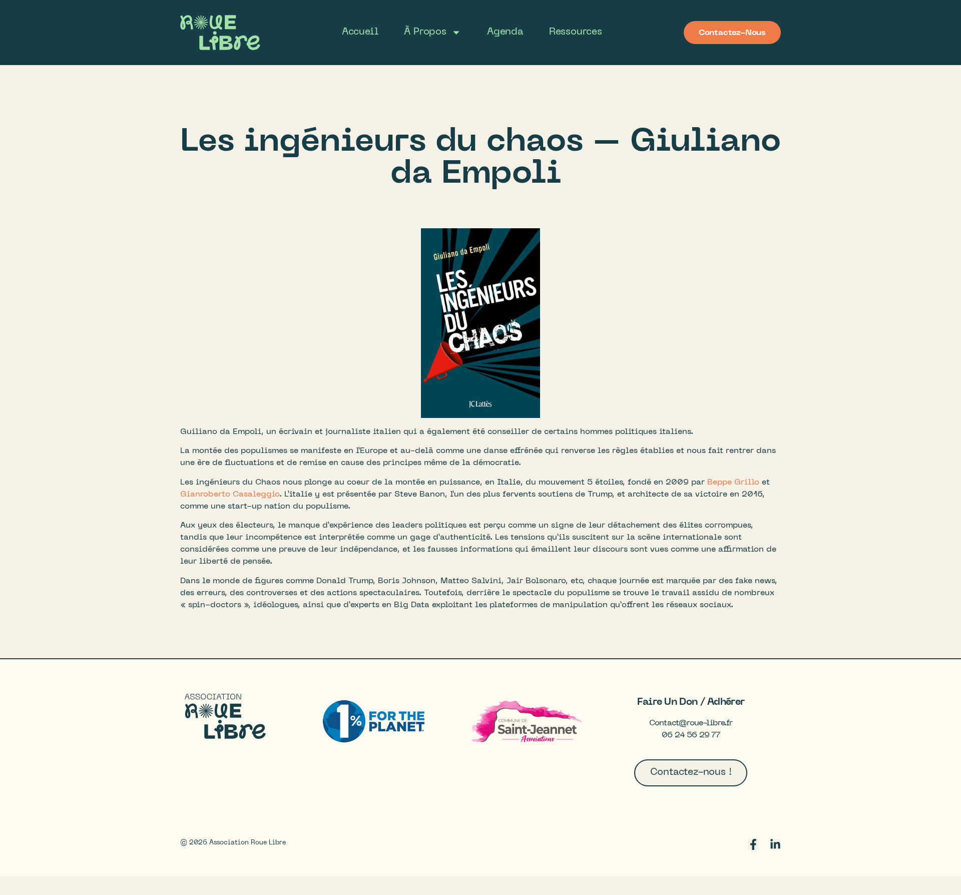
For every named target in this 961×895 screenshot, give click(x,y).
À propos (425, 32)
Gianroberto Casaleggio (229, 495)
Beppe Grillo (733, 483)
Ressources (575, 32)
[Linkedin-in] (775, 844)
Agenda (505, 32)
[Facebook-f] (753, 844)
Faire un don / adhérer (691, 701)
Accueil (360, 32)
